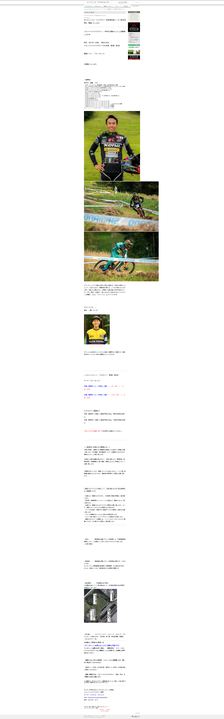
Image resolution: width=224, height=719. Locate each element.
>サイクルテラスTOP (137, 2)
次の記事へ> (108, 709)
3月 (95, 9)
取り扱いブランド (98, 6)
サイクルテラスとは (88, 6)
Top (84, 9)
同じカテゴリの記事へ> (105, 710)
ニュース (116, 6)
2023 (93, 9)
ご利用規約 (103, 715)
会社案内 (85, 715)
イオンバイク (126, 5)
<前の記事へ (102, 709)
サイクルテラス (98, 2)
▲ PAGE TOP (137, 713)
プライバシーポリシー (97, 715)
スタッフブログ (135, 6)
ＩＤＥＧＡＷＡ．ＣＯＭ (108, 107)
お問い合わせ (90, 715)
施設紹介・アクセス (107, 6)
